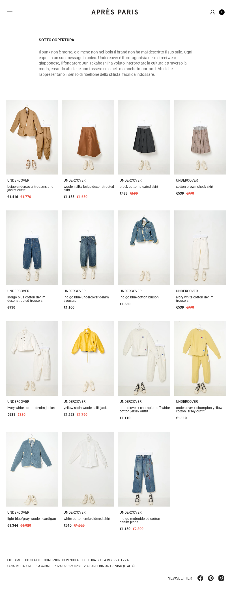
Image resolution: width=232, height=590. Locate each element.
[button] (10, 12)
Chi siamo (14, 560)
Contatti (32, 560)
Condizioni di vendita (61, 560)
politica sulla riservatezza (105, 560)
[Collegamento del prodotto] (32, 137)
